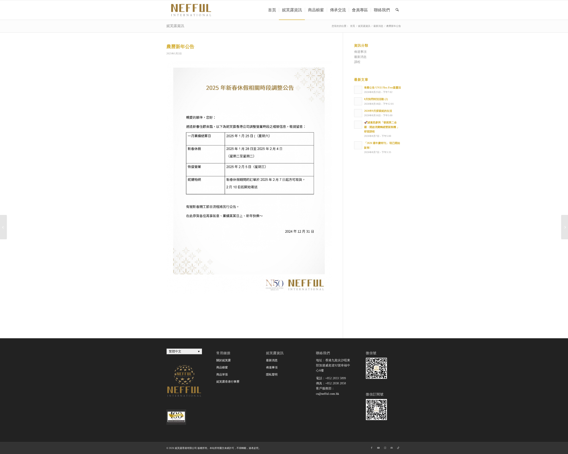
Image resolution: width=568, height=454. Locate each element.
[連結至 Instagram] (385, 447)
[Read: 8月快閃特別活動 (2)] (358, 101)
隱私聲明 (272, 374)
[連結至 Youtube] (378, 447)
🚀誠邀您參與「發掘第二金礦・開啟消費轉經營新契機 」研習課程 (381, 127)
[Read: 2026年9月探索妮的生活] (358, 113)
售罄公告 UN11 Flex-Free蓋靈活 (382, 87)
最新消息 (360, 57)
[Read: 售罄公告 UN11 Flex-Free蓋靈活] (358, 90)
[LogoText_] (190, 10)
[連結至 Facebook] (371, 447)
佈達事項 (360, 51)
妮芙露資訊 (175, 26)
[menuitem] (272, 10)
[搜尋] (397, 10)
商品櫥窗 (222, 367)
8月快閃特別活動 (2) (376, 99)
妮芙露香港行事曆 (227, 381)
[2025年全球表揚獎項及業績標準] (3, 227)
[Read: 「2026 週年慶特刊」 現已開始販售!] (358, 145)
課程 (357, 62)
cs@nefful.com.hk (327, 393)
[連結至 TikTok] (398, 447)
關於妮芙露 (223, 360)
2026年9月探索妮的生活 (378, 110)
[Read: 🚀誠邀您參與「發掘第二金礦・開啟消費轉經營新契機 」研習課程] (358, 125)
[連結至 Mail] (391, 447)
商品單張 (222, 374)
